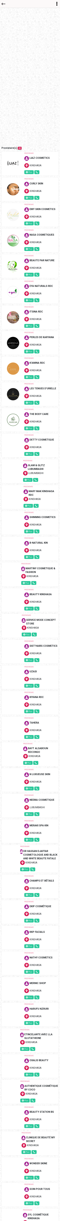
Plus (30, 172)
